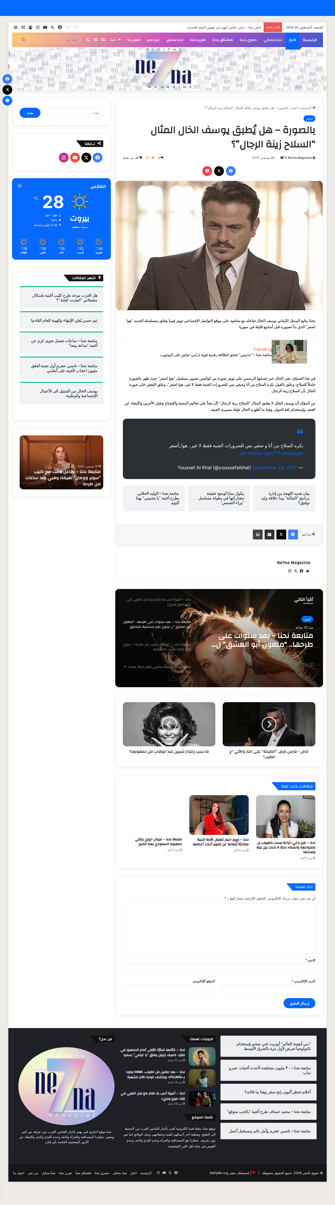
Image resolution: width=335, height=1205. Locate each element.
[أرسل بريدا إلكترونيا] (282, 158)
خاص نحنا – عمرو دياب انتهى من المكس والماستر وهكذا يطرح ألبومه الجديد (209, 27)
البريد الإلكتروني (303, 981)
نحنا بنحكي (273, 40)
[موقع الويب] (307, 571)
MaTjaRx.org (219, 1173)
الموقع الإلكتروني (204, 981)
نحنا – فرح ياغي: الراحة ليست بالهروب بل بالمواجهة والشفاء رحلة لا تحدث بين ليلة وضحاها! (286, 847)
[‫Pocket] (207, 171)
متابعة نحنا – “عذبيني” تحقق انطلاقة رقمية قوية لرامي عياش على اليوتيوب (216, 354)
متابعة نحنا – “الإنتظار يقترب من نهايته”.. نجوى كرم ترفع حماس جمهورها (262, 640)
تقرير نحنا (198, 40)
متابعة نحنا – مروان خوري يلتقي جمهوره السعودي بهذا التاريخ (158, 841)
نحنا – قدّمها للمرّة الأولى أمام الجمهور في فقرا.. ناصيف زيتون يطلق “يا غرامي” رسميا (152, 1052)
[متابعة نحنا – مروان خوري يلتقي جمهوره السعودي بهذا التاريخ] (152, 815)
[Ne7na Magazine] (167, 68)
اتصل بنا (134, 40)
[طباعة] (258, 534)
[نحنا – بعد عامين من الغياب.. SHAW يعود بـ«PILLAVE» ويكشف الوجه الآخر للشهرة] (202, 1078)
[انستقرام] (290, 571)
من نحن (153, 40)
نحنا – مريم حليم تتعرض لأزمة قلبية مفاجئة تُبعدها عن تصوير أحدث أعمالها (221, 841)
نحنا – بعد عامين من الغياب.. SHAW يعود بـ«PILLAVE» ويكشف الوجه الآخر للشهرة (155, 1075)
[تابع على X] (285, 158)
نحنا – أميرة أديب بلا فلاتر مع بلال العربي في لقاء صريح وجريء (153, 1096)
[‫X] (219, 171)
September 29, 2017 (274, 467)
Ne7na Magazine (300, 158)
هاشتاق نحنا (223, 40)
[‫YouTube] (75, 157)
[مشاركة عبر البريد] (269, 534)
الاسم (310, 960)
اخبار (292, 40)
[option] (219, 638)
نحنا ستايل (174, 40)
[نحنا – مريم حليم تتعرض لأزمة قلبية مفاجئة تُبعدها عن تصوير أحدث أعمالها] (219, 815)
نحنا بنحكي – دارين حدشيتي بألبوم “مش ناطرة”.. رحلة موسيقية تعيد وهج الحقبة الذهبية (62, 478)
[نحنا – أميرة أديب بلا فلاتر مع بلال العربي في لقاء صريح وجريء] (202, 1098)
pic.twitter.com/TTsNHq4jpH (271, 453)
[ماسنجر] (7, 101)
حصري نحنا (248, 40)
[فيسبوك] (231, 171)
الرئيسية (310, 40)
